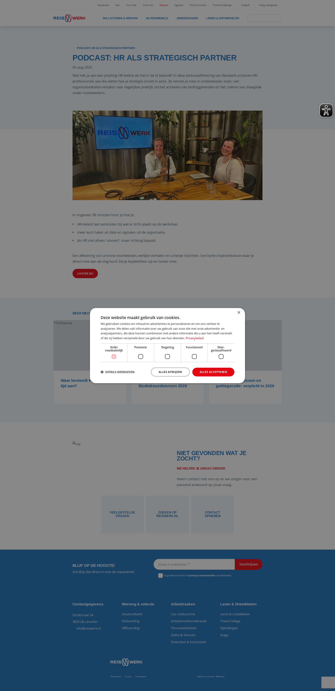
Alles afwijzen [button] (170, 372)
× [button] (238, 312)
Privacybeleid (195, 338)
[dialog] (167, 345)
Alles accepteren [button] (213, 372)
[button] (118, 372)
